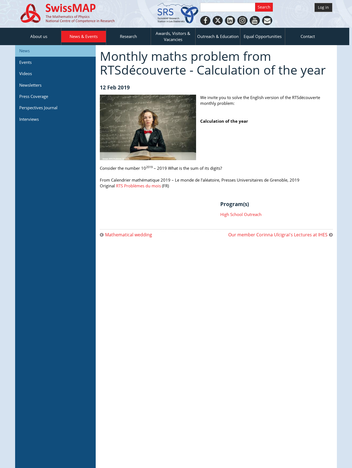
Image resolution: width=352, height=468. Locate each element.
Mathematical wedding (128, 234)
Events (25, 62)
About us (38, 36)
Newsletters (30, 85)
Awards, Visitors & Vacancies (173, 36)
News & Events (84, 36)
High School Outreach (241, 214)
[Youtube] (255, 20)
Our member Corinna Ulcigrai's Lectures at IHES (278, 234)
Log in (323, 7)
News (24, 50)
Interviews (29, 119)
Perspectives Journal (38, 107)
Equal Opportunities (263, 36)
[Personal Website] (267, 20)
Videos (25, 73)
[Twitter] (218, 20)
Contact (308, 36)
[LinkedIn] (230, 20)
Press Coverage (33, 96)
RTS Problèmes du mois (138, 185)
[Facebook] (205, 20)
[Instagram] (242, 20)
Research (128, 36)
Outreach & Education (218, 36)
